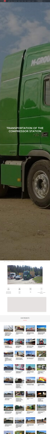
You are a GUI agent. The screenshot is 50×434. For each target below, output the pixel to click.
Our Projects (8, 261)
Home (4, 261)
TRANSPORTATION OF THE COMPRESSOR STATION (17, 261)
